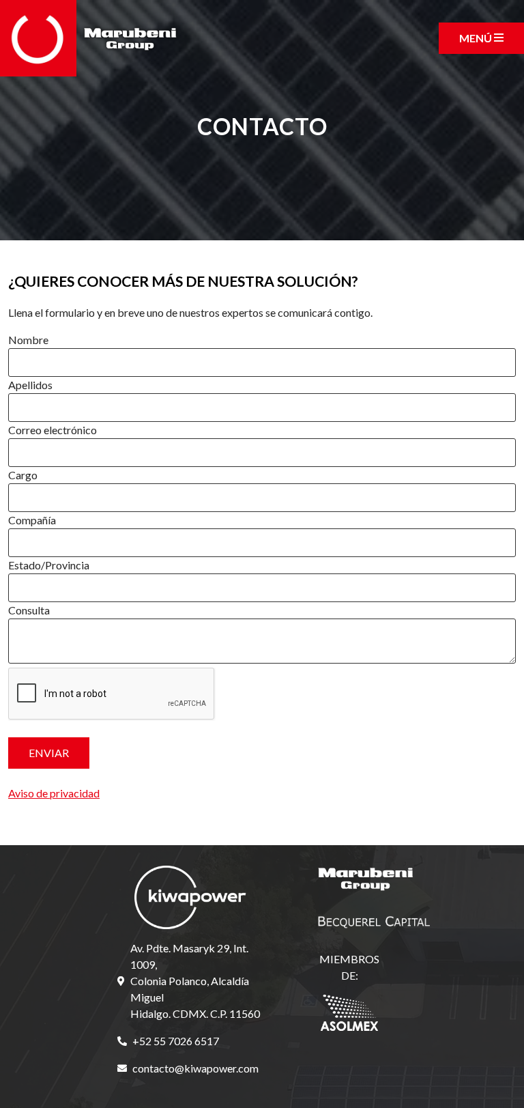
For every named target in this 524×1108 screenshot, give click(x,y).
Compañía (32, 519)
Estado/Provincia (48, 564)
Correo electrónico (52, 429)
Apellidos (30, 384)
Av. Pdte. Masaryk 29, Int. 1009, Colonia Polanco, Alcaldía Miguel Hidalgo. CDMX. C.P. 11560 (195, 980)
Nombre (28, 339)
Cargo (23, 474)
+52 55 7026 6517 (175, 1040)
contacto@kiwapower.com (195, 1068)
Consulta (29, 609)
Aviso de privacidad (54, 792)
